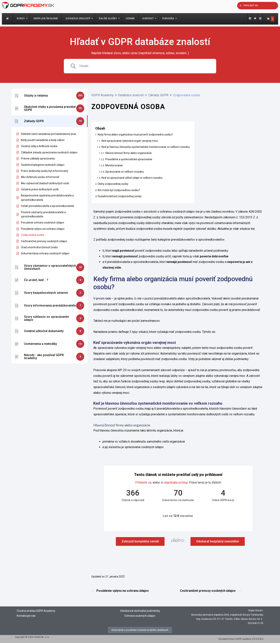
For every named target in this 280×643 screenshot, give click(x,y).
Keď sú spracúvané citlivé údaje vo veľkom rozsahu (132, 177)
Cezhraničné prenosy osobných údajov (208, 591)
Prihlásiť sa (250, 5)
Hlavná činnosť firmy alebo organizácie (128, 153)
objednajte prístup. (176, 482)
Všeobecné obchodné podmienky (140, 610)
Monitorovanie (114, 165)
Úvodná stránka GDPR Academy (36, 610)
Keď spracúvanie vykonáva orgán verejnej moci (130, 140)
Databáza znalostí (131, 95)
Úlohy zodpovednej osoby (113, 183)
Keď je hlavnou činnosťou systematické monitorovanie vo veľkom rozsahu (146, 146)
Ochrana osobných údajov (139, 615)
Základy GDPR (158, 95)
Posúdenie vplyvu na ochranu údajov (122, 591)
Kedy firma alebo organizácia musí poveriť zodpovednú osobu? (135, 134)
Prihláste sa (143, 482)
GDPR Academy (102, 95)
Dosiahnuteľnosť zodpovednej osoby (120, 196)
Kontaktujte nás (26, 615)
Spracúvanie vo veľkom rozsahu (124, 171)
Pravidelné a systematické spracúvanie (128, 159)
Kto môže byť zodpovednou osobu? (119, 190)
